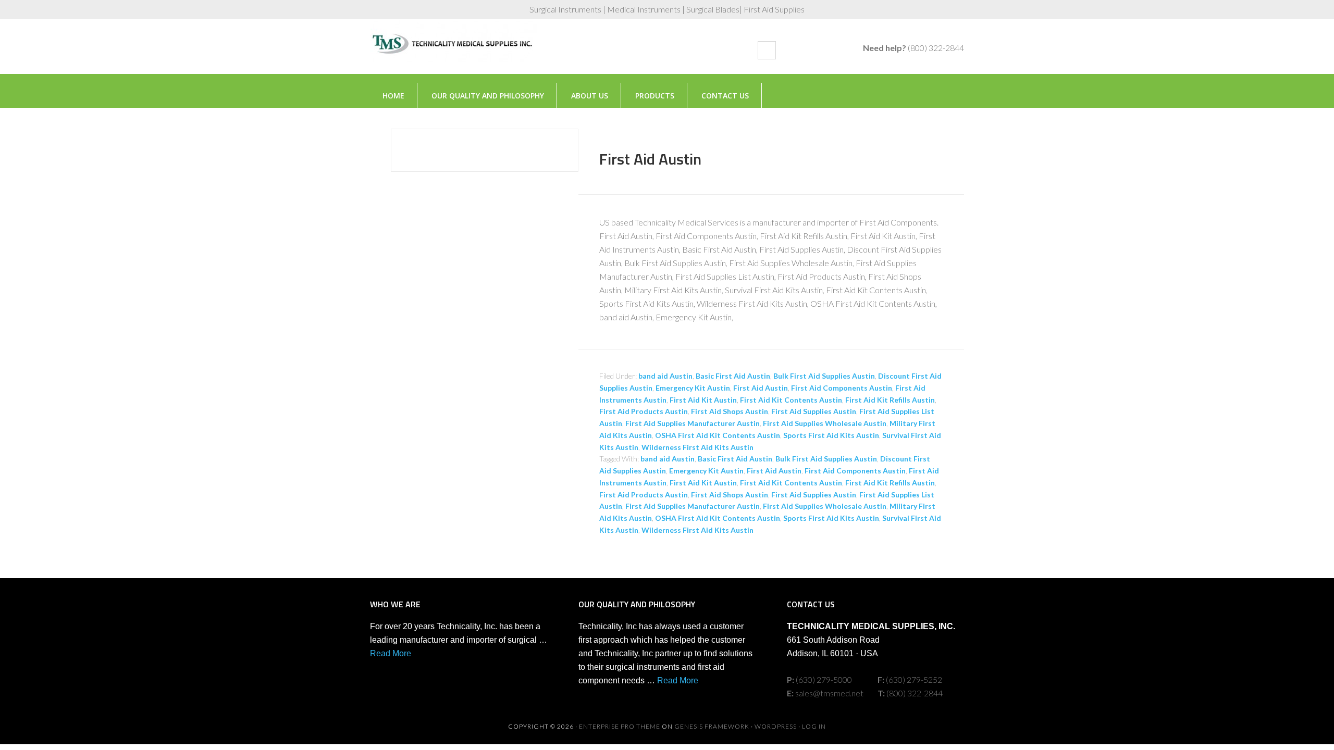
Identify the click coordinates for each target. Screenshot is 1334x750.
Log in (814, 726)
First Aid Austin (650, 159)
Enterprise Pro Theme (619, 726)
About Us (589, 96)
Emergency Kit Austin (693, 387)
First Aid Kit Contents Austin (791, 399)
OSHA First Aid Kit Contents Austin (717, 435)
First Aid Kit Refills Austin (890, 399)
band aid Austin (665, 375)
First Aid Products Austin (643, 411)
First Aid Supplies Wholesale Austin (824, 423)
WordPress (776, 726)
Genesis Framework (711, 726)
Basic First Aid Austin (733, 375)
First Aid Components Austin (841, 387)
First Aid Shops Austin (729, 411)
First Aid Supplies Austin (813, 411)
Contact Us (725, 96)
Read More (390, 653)
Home (393, 96)
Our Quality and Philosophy (487, 96)
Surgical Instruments (453, 51)
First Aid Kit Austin (703, 399)
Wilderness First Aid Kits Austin (697, 447)
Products (654, 96)
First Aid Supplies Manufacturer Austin (692, 423)
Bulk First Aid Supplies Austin (824, 375)
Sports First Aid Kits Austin (831, 435)
